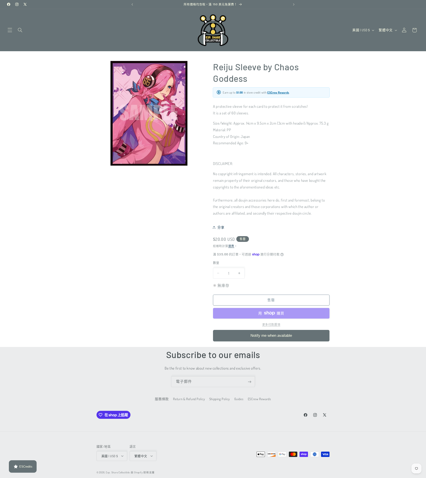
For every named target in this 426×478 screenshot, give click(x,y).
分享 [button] (220, 227)
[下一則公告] (294, 4)
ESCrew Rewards (278, 92)
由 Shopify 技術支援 (143, 472)
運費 (231, 245)
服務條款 (162, 399)
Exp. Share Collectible (118, 472)
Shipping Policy (219, 399)
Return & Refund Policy (189, 399)
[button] (10, 30)
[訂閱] (250, 381)
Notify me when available (271, 335)
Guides (239, 399)
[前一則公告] (132, 4)
